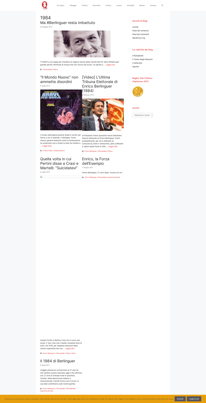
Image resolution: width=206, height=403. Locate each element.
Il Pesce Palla (47, 150)
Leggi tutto (110, 65)
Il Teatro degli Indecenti (142, 59)
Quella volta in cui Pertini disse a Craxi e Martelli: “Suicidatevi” (59, 163)
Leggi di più (194, 399)
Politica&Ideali (70, 388)
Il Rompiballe (47, 69)
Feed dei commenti (140, 34)
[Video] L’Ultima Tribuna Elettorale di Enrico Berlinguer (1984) (99, 84)
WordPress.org (138, 38)
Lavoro (119, 5)
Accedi (135, 27)
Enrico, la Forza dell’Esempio (95, 161)
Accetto (180, 399)
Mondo (142, 5)
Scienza (153, 5)
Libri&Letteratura (59, 150)
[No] (203, 399)
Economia (96, 5)
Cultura (108, 5)
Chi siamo (60, 5)
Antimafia (130, 5)
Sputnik (135, 67)
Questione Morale (113, 177)
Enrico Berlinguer (90, 151)
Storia (73, 353)
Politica (84, 5)
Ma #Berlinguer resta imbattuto (67, 22)
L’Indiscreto (137, 63)
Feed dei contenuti (140, 31)
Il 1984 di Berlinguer (57, 361)
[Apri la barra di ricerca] (162, 5)
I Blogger (73, 5)
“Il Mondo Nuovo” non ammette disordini (59, 79)
